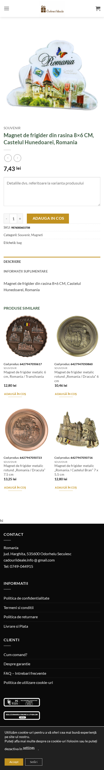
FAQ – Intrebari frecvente (25, 673)
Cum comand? (15, 654)
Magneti (37, 235)
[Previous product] (17, 158)
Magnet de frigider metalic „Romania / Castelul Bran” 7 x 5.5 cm (76, 470)
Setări (33, 762)
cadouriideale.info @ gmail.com (29, 560)
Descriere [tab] (12, 262)
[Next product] (8, 158)
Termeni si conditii (19, 607)
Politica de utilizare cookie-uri (28, 682)
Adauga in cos (48, 218)
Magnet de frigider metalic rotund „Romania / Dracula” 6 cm (76, 376)
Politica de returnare (21, 616)
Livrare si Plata (16, 626)
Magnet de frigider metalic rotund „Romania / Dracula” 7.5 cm (24, 470)
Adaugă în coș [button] (15, 393)
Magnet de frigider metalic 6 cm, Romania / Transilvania (25, 374)
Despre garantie (17, 663)
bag (19, 243)
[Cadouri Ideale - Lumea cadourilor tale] (52, 9)
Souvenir (12, 128)
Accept (13, 762)
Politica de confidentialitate (26, 598)
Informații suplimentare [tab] (26, 271)
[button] (6, 8)
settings (29, 748)
